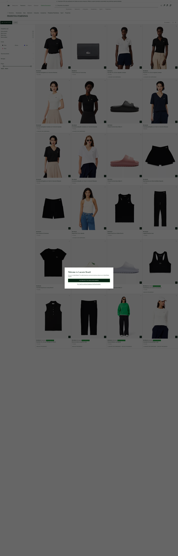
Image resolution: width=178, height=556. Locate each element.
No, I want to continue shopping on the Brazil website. (89, 284)
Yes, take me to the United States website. (89, 280)
